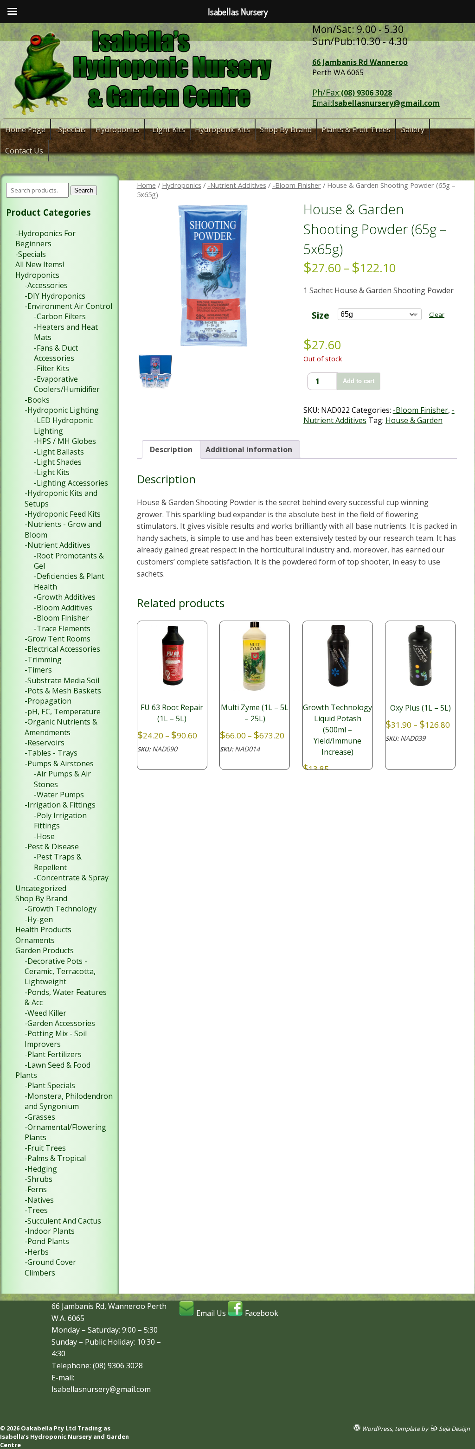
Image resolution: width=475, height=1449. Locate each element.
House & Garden (414, 420)
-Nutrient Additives (236, 185)
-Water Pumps (59, 794)
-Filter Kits (51, 368)
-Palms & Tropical (55, 1158)
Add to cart (358, 381)
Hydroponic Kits (222, 129)
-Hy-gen (39, 919)
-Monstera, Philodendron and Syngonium (69, 1101)
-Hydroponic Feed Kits (63, 514)
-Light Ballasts (59, 452)
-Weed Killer (45, 1013)
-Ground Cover (50, 1262)
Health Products (43, 929)
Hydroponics (118, 129)
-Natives (39, 1200)
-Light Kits (167, 129)
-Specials (70, 129)
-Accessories (46, 285)
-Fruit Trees (45, 1148)
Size (320, 315)
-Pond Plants (47, 1241)
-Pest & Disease (52, 846)
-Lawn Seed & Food (57, 1065)
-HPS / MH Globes (65, 441)
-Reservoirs (44, 742)
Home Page (25, 129)
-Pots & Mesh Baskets (63, 691)
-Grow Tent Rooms (57, 639)
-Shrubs (38, 1179)
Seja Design (453, 1428)
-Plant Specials (50, 1085)
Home (146, 185)
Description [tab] (171, 449)
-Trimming (43, 659)
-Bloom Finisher (296, 185)
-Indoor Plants (50, 1231)
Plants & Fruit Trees (356, 129)
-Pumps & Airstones (59, 763)
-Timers (38, 670)
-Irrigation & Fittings (60, 805)
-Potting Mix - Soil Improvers (56, 1038)
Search (83, 190)
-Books (37, 400)
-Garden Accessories (60, 1023)
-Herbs (37, 1252)
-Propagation (48, 701)
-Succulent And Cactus (63, 1221)
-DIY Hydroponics (55, 296)
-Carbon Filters (60, 316)
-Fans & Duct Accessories (56, 353)
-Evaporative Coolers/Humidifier (67, 384)
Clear (436, 314)
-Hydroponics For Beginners (45, 238)
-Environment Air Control (68, 306)
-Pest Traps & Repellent (58, 862)
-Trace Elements (62, 628)
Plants (26, 1075)
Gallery (412, 129)
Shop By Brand (286, 129)
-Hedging (41, 1169)
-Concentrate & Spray (71, 877)
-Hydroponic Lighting (62, 410)
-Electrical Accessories (62, 649)
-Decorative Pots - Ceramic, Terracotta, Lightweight (60, 971)
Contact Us (24, 151)
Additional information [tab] (248, 449)
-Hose (44, 836)
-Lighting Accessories (71, 483)
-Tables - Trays (51, 753)
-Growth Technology (60, 909)
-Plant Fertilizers (53, 1054)
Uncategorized (40, 888)
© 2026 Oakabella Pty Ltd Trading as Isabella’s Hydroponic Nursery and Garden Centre (64, 1436)
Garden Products (44, 950)
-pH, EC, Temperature (63, 711)
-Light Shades (58, 462)
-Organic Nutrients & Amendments (61, 727)
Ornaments (35, 940)
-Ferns (36, 1189)
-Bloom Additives (63, 608)
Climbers (40, 1273)
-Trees (36, 1210)
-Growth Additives (65, 597)
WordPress (376, 1428)
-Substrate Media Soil (62, 680)
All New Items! (39, 264)
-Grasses (40, 1117)
